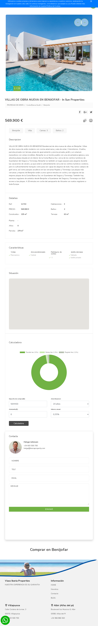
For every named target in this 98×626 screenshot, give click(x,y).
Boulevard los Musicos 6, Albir (63, 609)
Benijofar (47, 105)
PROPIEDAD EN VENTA (15, 105)
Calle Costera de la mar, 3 (15, 609)
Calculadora (19, 423)
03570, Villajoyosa (12, 614)
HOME (53, 585)
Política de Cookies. (54, 6)
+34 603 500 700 (12, 618)
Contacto (54, 593)
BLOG (53, 598)
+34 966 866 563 (58, 618)
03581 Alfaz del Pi (58, 614)
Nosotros (54, 589)
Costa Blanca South (33, 105)
